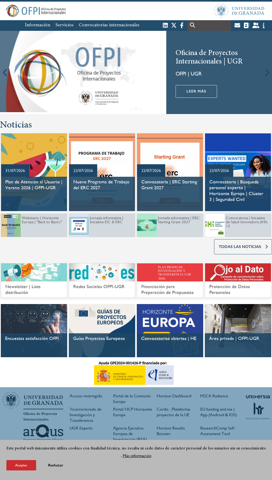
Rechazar (55, 465)
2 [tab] (136, 109)
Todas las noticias (240, 246)
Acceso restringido (86, 395)
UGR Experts (81, 428)
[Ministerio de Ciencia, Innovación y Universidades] (134, 373)
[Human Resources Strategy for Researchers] (258, 411)
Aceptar (21, 465)
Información (37, 25)
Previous (5, 72)
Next (266, 72)
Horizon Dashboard (174, 395)
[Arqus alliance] (43, 432)
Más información (137, 455)
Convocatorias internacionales (109, 25)
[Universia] (258, 396)
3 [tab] (140, 108)
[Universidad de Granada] (239, 11)
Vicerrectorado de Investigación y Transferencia (85, 415)
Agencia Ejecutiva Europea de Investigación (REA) (130, 434)
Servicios (65, 25)
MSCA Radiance (214, 395)
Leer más (196, 91)
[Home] (88, 11)
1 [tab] (131, 108)
